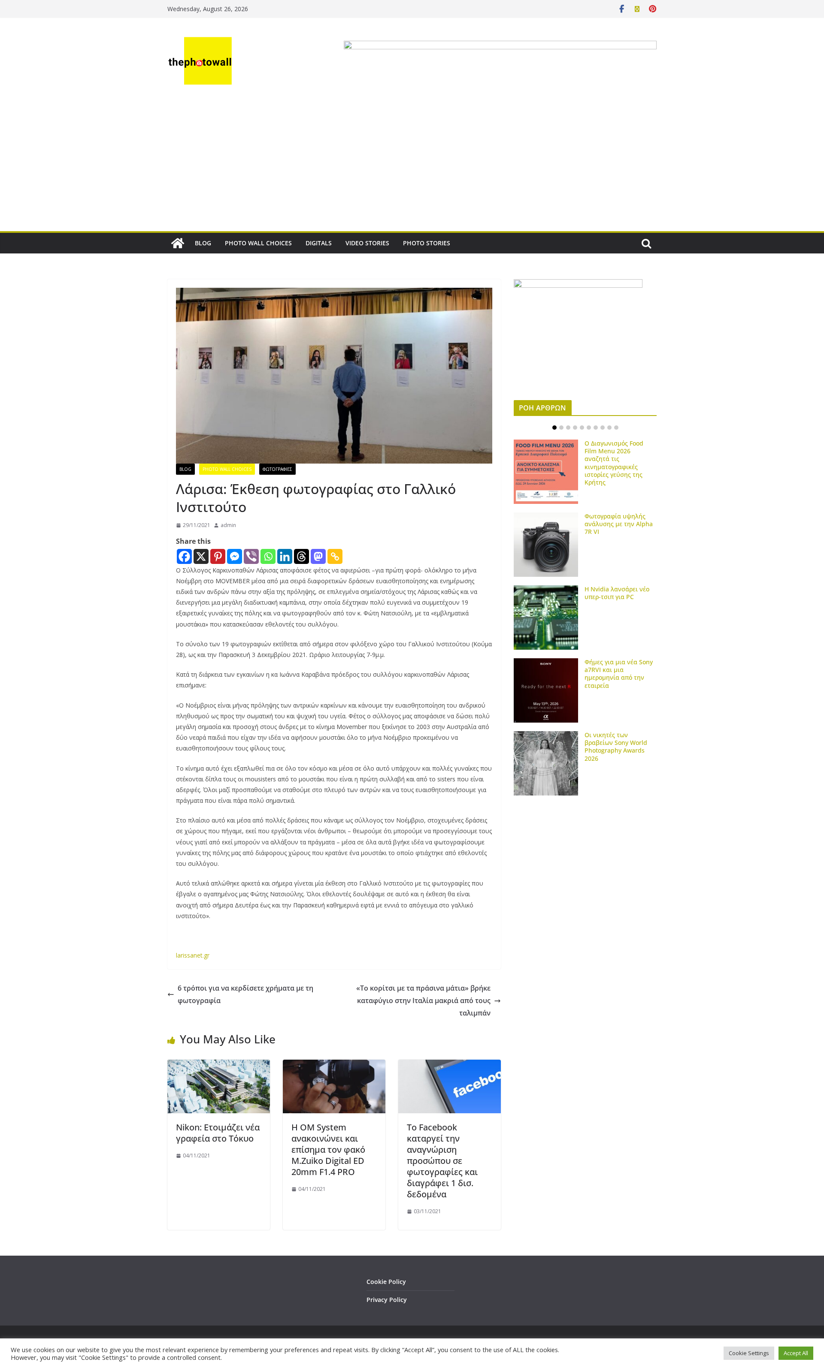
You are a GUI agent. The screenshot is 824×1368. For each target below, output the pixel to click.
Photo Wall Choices (227, 469)
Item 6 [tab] (589, 427)
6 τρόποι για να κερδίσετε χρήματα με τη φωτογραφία (245, 994)
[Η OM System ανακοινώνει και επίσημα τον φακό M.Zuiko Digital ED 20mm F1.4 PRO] (334, 1065)
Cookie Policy (386, 1282)
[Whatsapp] (268, 556)
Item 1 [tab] (554, 427)
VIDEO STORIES (367, 243)
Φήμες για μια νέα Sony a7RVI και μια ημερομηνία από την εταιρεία (619, 674)
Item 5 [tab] (582, 427)
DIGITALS (319, 243)
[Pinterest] (217, 556)
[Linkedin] (284, 556)
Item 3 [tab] (568, 427)
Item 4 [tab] (575, 427)
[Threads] (301, 556)
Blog (185, 469)
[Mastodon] (318, 556)
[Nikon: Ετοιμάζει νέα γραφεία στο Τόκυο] (218, 1065)
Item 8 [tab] (602, 427)
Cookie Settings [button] (749, 1353)
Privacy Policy (387, 1300)
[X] (201, 556)
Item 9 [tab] (609, 427)
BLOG (203, 243)
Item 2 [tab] (561, 427)
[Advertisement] (412, 167)
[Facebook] (184, 556)
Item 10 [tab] (616, 427)
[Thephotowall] (177, 243)
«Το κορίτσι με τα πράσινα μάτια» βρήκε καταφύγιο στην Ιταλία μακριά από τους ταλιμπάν (423, 1000)
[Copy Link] (334, 556)
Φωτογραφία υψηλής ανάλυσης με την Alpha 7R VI (619, 524)
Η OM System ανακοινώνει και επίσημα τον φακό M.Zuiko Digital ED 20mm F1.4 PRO (328, 1149)
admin (228, 525)
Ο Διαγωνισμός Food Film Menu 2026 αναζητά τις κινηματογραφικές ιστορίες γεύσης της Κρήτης (614, 462)
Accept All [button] (796, 1353)
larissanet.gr (192, 955)
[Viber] (251, 556)
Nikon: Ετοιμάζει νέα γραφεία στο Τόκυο (218, 1132)
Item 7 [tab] (596, 427)
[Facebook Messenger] (234, 556)
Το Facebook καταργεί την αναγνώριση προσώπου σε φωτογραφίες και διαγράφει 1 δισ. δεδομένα (442, 1160)
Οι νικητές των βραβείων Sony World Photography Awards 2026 (616, 746)
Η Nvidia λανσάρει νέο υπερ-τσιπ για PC (617, 593)
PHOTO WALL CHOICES (258, 243)
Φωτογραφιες (277, 469)
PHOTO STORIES (426, 243)
